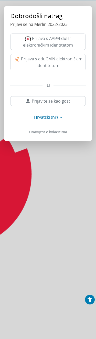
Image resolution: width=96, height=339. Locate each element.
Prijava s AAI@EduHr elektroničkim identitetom (48, 42)
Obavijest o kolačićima (48, 131)
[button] (90, 299)
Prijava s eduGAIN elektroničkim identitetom (51, 62)
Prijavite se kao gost (51, 101)
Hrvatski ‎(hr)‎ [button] (46, 117)
